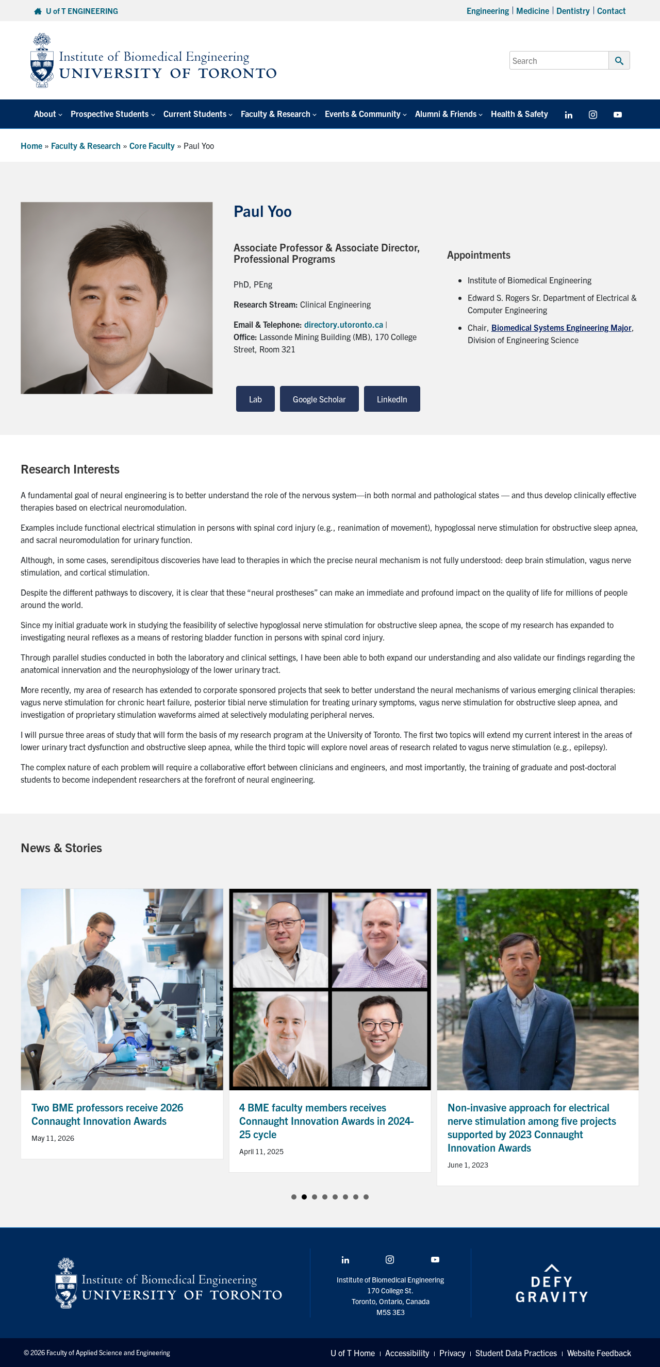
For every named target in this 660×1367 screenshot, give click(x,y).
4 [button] (324, 1197)
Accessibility (407, 1352)
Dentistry (573, 10)
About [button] (45, 113)
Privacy (452, 1352)
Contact (611, 10)
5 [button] (335, 1197)
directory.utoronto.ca (343, 324)
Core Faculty (152, 145)
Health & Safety (519, 113)
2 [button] (304, 1197)
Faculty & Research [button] (275, 113)
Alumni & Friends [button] (445, 113)
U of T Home (353, 1352)
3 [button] (314, 1197)
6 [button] (345, 1197)
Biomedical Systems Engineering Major (561, 327)
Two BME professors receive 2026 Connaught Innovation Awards (107, 1114)
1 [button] (293, 1197)
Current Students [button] (194, 113)
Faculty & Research (86, 145)
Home (31, 145)
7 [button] (355, 1197)
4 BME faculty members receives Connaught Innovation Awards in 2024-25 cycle (326, 1120)
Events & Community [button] (363, 113)
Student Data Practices (516, 1352)
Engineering (488, 10)
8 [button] (366, 1197)
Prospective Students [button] (109, 113)
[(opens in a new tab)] (330, 988)
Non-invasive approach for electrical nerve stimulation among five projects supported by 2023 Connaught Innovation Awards (532, 1127)
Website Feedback (599, 1352)
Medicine (532, 10)
